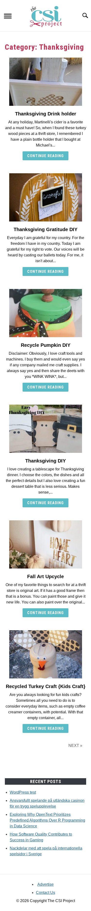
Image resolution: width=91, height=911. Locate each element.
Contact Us (45, 893)
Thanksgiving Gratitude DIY (45, 229)
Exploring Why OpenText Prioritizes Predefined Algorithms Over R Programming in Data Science (47, 820)
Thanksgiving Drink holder (45, 113)
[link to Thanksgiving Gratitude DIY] (45, 197)
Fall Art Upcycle (45, 576)
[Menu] (8, 17)
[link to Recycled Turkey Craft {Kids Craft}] (45, 654)
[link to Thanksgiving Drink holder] (45, 82)
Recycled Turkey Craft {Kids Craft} (45, 686)
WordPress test (23, 792)
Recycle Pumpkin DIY (45, 345)
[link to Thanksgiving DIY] (45, 429)
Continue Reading (45, 156)
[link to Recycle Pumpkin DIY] (45, 313)
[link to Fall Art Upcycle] (45, 544)
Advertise (45, 884)
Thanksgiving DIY (45, 460)
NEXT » (75, 746)
